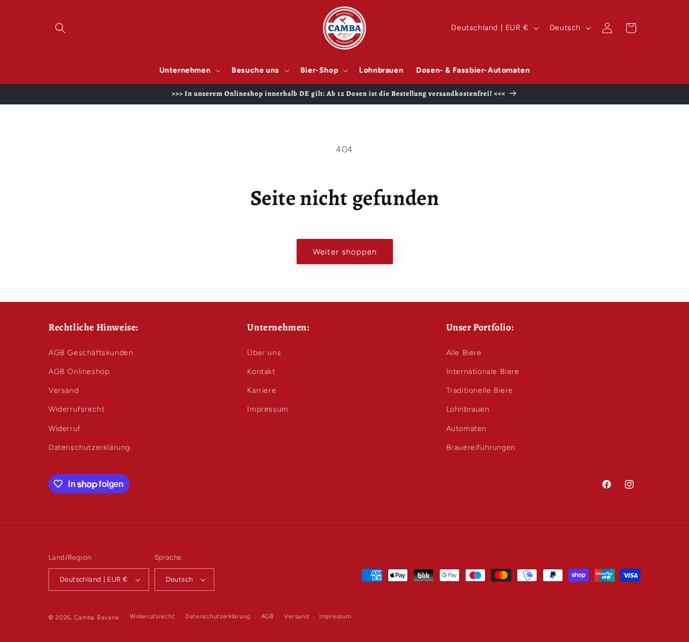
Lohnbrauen (468, 409)
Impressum (267, 409)
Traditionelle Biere (479, 390)
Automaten (466, 428)
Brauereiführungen (481, 447)
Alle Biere (464, 352)
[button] (60, 28)
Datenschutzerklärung (89, 447)
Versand (63, 390)
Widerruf (64, 428)
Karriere (261, 390)
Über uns (264, 352)
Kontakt (261, 371)
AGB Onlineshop (78, 371)
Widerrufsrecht (76, 409)
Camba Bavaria (96, 617)
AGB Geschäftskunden (90, 352)
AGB (267, 616)
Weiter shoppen (345, 252)
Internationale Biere (482, 371)
